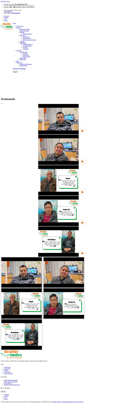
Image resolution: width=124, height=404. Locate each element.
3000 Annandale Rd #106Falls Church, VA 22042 (11, 381)
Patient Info (19, 62)
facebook (6, 16)
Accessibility (7, 372)
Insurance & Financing (26, 64)
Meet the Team (23, 52)
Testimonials (23, 58)
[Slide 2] (22, 303)
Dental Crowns (27, 38)
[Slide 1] (64, 272)
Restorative (23, 35)
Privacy (6, 370)
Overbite (25, 47)
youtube (6, 17)
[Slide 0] (22, 272)
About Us (18, 50)
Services (18, 28)
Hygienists (26, 55)
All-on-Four (26, 37)
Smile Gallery (20, 26)
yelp (5, 19)
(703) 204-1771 (8, 383)
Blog (17, 61)
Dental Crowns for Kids (29, 40)
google (6, 20)
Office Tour (23, 59)
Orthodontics (23, 43)
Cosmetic (22, 41)
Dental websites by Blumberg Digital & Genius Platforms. (67, 402)
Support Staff (26, 56)
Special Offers (23, 65)
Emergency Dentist (25, 29)
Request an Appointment (19, 68)
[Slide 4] (22, 334)
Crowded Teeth (27, 46)
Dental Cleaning (27, 34)
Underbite (25, 49)
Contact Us (7, 369)
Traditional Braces (28, 44)
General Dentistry (24, 31)
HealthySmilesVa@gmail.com (12, 384)
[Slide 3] (64, 303)
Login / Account (8, 373)
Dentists (25, 53)
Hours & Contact (5, 1)
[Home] (7, 29)
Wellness (22, 32)
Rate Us (3, 391)
